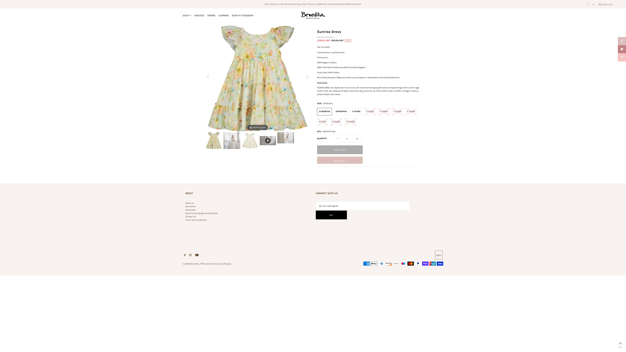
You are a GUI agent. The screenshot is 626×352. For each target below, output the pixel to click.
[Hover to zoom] (258, 78)
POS (202, 264)
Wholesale (190, 210)
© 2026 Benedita (191, 264)
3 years (370, 111)
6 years (411, 111)
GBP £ (438, 255)
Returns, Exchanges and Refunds (201, 213)
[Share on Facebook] (622, 41)
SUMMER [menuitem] (224, 15)
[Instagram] (190, 255)
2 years (356, 111)
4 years (384, 111)
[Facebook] (185, 255)
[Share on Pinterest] (622, 57)
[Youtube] (197, 255)
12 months (324, 111)
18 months (341, 111)
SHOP (186, 15)
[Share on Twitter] (622, 49)
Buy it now (340, 161)
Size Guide (322, 82)
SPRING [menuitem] (211, 15)
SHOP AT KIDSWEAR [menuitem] (242, 15)
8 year (322, 121)
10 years (336, 121)
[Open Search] (588, 4)
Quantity (322, 138)
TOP (620, 347)
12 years (350, 121)
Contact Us (190, 216)
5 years (397, 111)
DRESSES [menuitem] (199, 15)
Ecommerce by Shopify (220, 264)
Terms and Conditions (196, 220)
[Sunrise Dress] (213, 140)
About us (189, 203)
